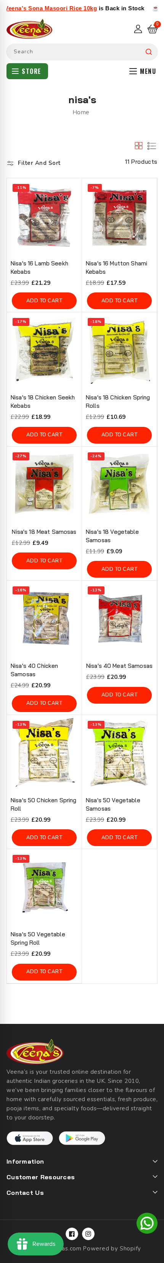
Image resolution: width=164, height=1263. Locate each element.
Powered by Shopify (112, 1248)
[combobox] (82, 52)
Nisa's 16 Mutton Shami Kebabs (116, 267)
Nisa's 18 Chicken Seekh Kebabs (43, 401)
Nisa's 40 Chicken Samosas (34, 670)
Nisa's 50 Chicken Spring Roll (43, 804)
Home (81, 112)
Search (148, 52)
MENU (148, 71)
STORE (31, 71)
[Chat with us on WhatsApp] (147, 1224)
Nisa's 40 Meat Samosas (119, 665)
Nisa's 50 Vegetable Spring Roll (38, 938)
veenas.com (65, 1248)
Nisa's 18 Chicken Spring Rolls (118, 401)
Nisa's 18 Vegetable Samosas (112, 536)
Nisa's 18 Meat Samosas (44, 531)
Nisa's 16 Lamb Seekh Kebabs (39, 267)
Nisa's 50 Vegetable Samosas (113, 804)
